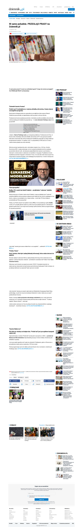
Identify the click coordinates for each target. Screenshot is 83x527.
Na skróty (11, 508)
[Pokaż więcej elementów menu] (74, 12)
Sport (24, 516)
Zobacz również (39, 217)
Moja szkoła (38, 514)
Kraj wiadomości (50, 425)
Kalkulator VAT (67, 514)
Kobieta (37, 510)
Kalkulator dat (67, 510)
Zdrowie (24, 517)
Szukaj (72, 9)
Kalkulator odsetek (68, 516)
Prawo (50, 510)
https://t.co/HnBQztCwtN (29, 128)
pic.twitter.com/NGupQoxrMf (29, 129)
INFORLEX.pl (47, 6)
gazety (26, 377)
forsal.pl (41, 6)
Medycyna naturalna (53, 514)
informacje (21, 377)
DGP (53, 6)
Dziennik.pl (25, 508)
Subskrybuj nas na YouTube (17, 33)
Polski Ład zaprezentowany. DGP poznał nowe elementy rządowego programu (37, 214)
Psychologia (51, 517)
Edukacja (37, 513)
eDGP (10, 513)
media (15, 377)
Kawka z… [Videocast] (30, 18)
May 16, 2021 (26, 132)
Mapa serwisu (54, 523)
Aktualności (20, 15)
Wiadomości (25, 514)
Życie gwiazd (38, 516)
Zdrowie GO (23, 18)
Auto (24, 510)
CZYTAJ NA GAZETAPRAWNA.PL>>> (18, 158)
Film (36, 517)
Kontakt (10, 523)
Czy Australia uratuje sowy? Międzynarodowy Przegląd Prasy (15, 401)
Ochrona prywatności (43, 523)
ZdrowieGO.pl (59, 6)
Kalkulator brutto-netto (69, 517)
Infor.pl (10, 510)
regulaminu (42, 495)
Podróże (24, 518)
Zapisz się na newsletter (31, 33)
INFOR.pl (35, 6)
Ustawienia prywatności (65, 523)
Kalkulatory (67, 508)
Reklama (22, 523)
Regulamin (34, 523)
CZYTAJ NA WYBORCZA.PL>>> (25, 348)
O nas (16, 523)
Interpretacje (11, 517)
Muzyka (37, 518)
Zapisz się (41, 499)
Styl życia (51, 518)
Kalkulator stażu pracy (68, 513)
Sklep (73, 6)
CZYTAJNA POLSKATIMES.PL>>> (35, 306)
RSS (73, 523)
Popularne (42, 425)
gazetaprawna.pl (67, 6)
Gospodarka (12, 15)
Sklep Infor (11, 518)
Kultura (37, 520)
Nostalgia (18, 18)
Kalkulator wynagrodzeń (69, 518)
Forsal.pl (10, 514)
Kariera (28, 523)
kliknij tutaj (48, 503)
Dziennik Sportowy (39, 18)
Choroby (50, 516)
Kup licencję (22, 372)
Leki (50, 513)
